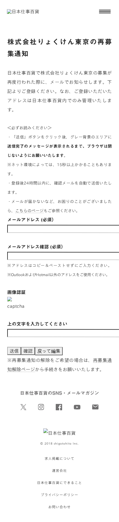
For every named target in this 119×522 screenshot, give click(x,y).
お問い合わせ (59, 506)
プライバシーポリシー (59, 494)
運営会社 (59, 470)
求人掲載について (59, 458)
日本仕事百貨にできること (59, 482)
